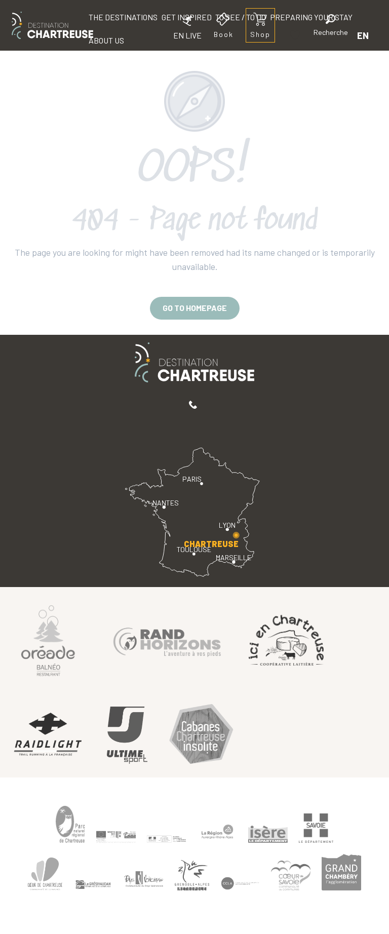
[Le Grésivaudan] (93, 884)
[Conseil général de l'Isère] (268, 834)
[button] (330, 26)
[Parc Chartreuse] (70, 824)
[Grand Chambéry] (341, 872)
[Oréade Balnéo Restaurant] (48, 640)
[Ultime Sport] (127, 735)
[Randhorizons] (167, 640)
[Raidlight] (48, 735)
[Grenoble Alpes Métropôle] (192, 875)
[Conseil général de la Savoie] (316, 828)
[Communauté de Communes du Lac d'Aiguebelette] (240, 883)
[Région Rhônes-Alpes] (217, 831)
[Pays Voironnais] (144, 881)
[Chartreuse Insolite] (201, 735)
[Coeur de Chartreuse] (45, 874)
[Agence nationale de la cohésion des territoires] (166, 839)
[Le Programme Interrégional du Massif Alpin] (116, 836)
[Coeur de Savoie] (290, 875)
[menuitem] (52, 25)
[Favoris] (296, 35)
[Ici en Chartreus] (286, 640)
